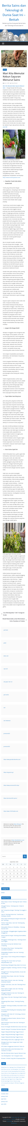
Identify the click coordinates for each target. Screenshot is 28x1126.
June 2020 (3, 1104)
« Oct (2, 884)
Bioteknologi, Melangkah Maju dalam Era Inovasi (13, 965)
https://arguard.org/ (8, 772)
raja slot (6, 669)
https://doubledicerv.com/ (18, 840)
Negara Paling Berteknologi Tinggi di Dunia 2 (12, 1034)
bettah (4, 69)
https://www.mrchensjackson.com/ (11, 177)
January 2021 (4, 1101)
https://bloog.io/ (18, 824)
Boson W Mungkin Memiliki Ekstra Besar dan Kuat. (14, 1026)
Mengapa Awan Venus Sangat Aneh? (18, 1073)
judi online (6, 694)
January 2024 (4, 1096)
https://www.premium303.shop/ (11, 785)
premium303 (7, 733)
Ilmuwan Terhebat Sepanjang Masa (11, 1071)
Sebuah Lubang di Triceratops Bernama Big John (13, 1029)
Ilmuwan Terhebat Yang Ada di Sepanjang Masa (13, 1058)
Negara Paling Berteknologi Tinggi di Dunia (12, 1037)
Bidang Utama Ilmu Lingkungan (7, 1067)
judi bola (6, 630)
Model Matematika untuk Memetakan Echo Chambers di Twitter (14, 620)
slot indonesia (7, 720)
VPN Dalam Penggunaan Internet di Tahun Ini (12, 1046)
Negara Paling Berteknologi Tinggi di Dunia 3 (12, 1032)
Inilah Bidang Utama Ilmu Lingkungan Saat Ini (12, 1039)
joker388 (5, 127)
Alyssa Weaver (14, 83)
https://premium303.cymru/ (10, 798)
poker (5, 643)
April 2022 (3, 1099)
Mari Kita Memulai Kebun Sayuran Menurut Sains (13, 1053)
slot (4, 707)
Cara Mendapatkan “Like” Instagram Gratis (13, 614)
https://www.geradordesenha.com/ (12, 759)
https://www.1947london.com (11, 811)
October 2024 (4, 1094)
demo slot (6, 656)
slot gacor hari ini (8, 681)
